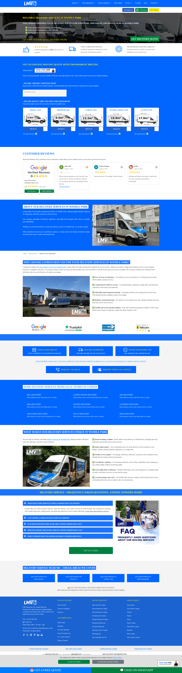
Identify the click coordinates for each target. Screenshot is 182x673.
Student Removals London (100, 619)
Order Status (61, 622)
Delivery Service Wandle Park (48, 253)
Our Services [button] (88, 3)
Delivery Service (33, 253)
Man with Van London (99, 605)
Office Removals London (99, 612)
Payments (60, 626)
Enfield (129, 612)
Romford (129, 630)
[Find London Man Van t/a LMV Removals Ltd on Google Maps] (31, 635)
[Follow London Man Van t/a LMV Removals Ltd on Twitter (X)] (27, 635)
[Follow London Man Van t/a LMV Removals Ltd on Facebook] (24, 635)
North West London (133, 626)
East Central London (133, 608)
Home (24, 253)
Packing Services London (99, 630)
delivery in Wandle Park (58, 211)
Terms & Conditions (64, 608)
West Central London (133, 637)
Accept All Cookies (73, 662)
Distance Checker (63, 640)
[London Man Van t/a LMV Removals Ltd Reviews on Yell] (143, 328)
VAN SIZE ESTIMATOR (91, 351)
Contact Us (27, 622)
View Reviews (31, 191)
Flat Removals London (99, 616)
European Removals (98, 626)
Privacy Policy (62, 605)
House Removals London (99, 608)
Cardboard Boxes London (108, 649)
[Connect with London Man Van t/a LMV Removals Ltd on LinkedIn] (38, 635)
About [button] (75, 3)
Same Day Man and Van (99, 637)
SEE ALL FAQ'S (91, 550)
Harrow (129, 616)
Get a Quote (154, 10)
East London (131, 605)
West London (131, 634)
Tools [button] (128, 3)
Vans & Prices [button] (104, 3)
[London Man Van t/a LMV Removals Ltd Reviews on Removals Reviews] (108, 328)
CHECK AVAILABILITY (44, 351)
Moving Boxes (96, 634)
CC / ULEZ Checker (64, 637)
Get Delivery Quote (144, 39)
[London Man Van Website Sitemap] (42, 635)
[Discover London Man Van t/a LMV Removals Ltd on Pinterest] (34, 635)
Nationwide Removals (98, 623)
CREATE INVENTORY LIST (138, 351)
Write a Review (47, 191)
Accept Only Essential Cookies (108, 662)
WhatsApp (143, 10)
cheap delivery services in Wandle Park (52, 267)
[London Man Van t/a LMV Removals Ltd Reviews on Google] (38, 328)
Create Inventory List (64, 633)
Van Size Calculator (63, 630)
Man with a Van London (74, 649)
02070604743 (128, 10)
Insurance (60, 612)
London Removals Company (39, 649)
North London (131, 623)
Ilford (128, 619)
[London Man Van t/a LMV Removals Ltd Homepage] (30, 3)
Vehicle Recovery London (143, 649)
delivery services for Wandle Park (58, 439)
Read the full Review (64, 186)
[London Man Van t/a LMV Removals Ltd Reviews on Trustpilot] (73, 328)
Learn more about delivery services (97, 511)
